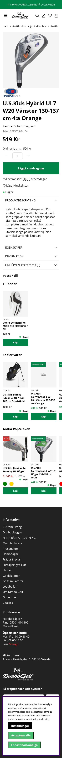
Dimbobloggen (12, 532)
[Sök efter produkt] (37, 15)
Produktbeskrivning (20, 200)
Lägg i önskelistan (17, 185)
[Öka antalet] (28, 155)
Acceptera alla (21, 735)
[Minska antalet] (7, 155)
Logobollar (10, 586)
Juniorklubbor (38, 26)
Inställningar (20, 726)
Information (14, 256)
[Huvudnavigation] (6, 15)
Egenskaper (13, 247)
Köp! (15, 342)
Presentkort (10, 549)
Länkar (7, 570)
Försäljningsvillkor (14, 565)
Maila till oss (11, 626)
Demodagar (10, 554)
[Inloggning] (44, 15)
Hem (5, 26)
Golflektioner (11, 576)
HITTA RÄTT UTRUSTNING (19, 538)
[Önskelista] (50, 15)
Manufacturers (12, 543)
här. (47, 719)
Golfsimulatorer (13, 581)
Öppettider (10, 597)
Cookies (8, 603)
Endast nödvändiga (24, 745)
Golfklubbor (19, 26)
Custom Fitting (12, 527)
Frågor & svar (11, 559)
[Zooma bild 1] (31, 60)
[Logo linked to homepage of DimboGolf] (20, 15)
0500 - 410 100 (19, 622)
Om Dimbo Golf (13, 592)
